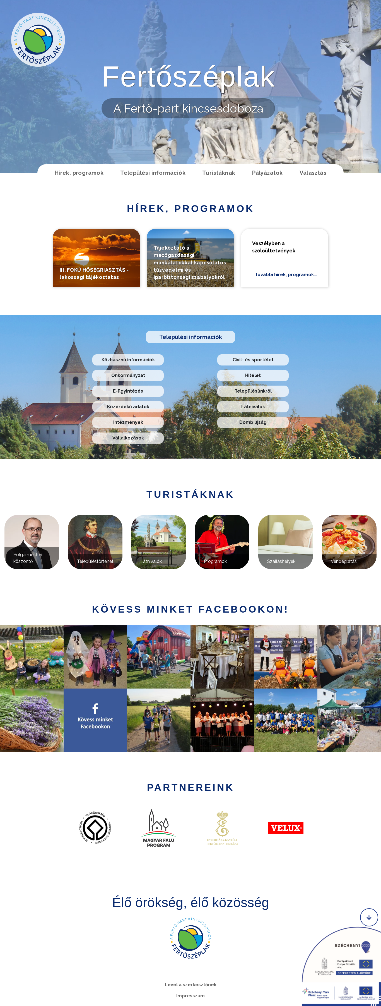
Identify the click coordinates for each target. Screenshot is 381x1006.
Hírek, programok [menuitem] (79, 172)
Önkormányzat (128, 375)
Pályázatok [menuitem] (267, 172)
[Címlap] (38, 40)
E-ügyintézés (128, 391)
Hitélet (253, 375)
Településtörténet (95, 561)
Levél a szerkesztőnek (190, 984)
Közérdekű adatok (128, 406)
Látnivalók (253, 406)
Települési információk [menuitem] (152, 172)
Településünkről (253, 391)
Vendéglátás (344, 561)
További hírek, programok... (286, 274)
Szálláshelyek (281, 561)
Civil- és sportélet (253, 359)
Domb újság (253, 422)
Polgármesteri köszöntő (27, 558)
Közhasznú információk (128, 359)
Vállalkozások (128, 438)
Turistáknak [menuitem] (218, 172)
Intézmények (128, 422)
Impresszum (190, 995)
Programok (215, 561)
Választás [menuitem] (313, 172)
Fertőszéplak (188, 76)
